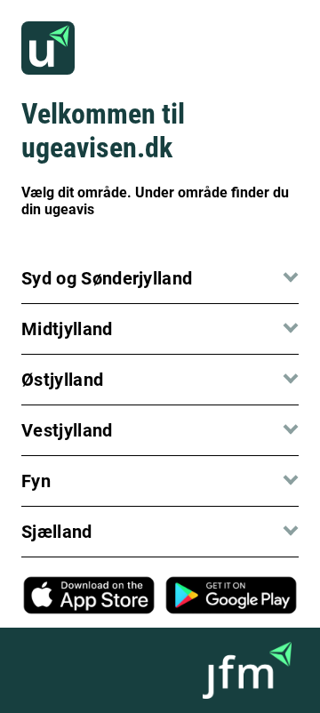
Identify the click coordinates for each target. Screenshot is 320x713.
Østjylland (62, 379)
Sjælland (56, 531)
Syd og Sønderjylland (106, 278)
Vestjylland (67, 430)
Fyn (36, 481)
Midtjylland (67, 329)
